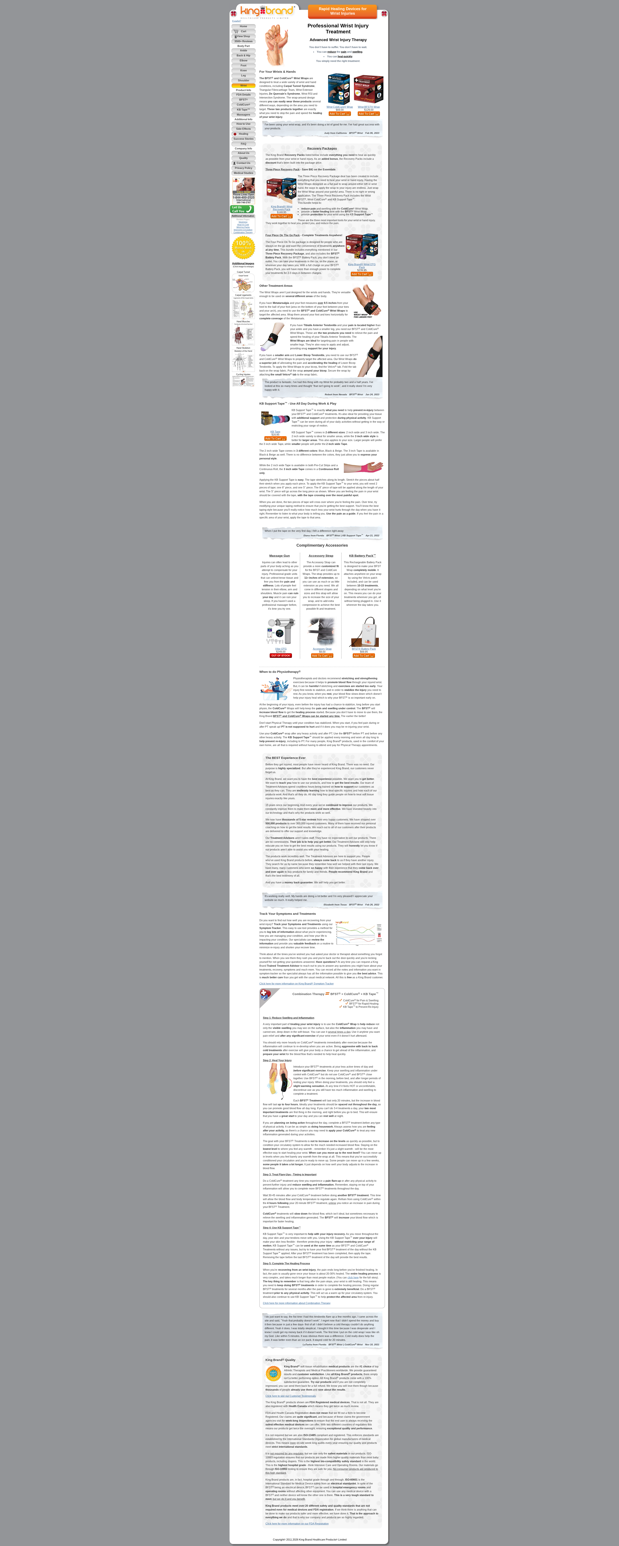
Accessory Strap (322, 649)
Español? (236, 21)
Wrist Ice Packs (243, 227)
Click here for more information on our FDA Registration (297, 1523)
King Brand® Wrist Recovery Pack (281, 208)
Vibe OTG (281, 649)
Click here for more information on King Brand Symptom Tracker (296, 983)
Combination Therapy (243, 232)
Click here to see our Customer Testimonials (290, 1396)
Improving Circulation (243, 230)
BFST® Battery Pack (364, 649)
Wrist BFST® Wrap (369, 107)
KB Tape (275, 431)
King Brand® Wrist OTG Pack (362, 266)
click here (353, 1277)
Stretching (243, 222)
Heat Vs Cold (243, 225)
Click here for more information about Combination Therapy (296, 1303)
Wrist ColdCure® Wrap (340, 107)
